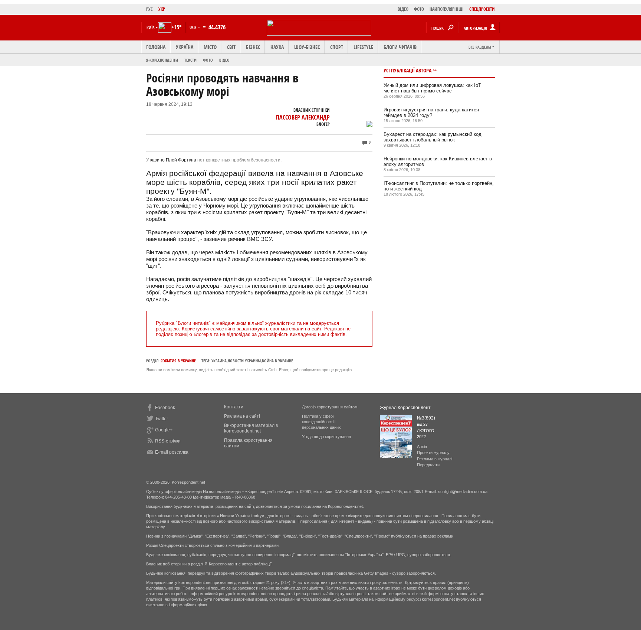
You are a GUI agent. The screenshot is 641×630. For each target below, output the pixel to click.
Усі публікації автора (407, 70)
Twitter (161, 418)
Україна (184, 46)
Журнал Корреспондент (405, 407)
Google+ (163, 429)
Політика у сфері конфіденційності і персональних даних (321, 422)
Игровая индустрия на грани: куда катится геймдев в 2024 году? (431, 112)
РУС (149, 9)
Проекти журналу (433, 452)
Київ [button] (151, 27)
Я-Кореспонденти (162, 60)
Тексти (190, 60)
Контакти (233, 406)
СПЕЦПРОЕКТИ (482, 9)
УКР (161, 9)
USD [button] (193, 27)
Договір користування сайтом (330, 407)
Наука (277, 46)
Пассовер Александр (303, 117)
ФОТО (419, 9)
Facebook (165, 407)
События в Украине (178, 360)
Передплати (428, 465)
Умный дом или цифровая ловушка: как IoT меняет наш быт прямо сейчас (432, 88)
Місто (210, 46)
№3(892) (426, 418)
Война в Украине (277, 360)
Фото (208, 60)
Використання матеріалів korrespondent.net (251, 428)
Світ (231, 46)
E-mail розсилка (171, 452)
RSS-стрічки (168, 441)
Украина (219, 360)
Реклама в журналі (434, 459)
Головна (155, 46)
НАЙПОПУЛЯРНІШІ (447, 9)
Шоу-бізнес (307, 46)
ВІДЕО (403, 9)
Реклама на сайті (242, 416)
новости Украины (244, 360)
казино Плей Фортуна (173, 160)
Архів (422, 446)
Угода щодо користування (326, 436)
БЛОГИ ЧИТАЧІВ (400, 46)
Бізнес (253, 46)
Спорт (336, 46)
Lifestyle (363, 46)
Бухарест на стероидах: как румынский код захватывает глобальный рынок (432, 137)
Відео (224, 60)
